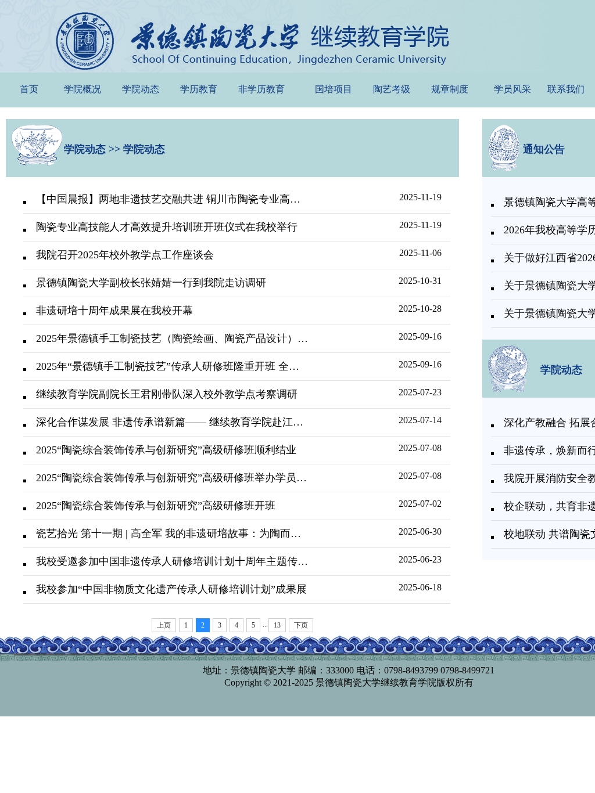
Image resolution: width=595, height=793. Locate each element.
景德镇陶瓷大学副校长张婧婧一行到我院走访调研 (151, 283)
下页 (301, 625)
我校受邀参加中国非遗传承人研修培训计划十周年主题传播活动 (172, 561)
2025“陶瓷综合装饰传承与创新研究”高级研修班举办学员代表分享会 (172, 478)
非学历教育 (261, 89)
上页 (164, 625)
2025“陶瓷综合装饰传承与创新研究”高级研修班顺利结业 (166, 450)
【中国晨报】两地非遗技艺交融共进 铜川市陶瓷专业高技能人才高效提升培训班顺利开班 (172, 199)
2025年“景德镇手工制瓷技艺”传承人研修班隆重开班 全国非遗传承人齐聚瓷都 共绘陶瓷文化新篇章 (172, 366)
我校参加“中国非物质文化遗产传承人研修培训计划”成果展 (171, 589)
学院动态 (140, 89)
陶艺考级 (391, 89)
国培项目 (333, 89)
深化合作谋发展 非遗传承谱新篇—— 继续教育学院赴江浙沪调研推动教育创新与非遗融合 (172, 422)
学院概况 (82, 89)
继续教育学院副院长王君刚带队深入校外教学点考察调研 (167, 394)
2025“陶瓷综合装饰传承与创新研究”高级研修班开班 (155, 505)
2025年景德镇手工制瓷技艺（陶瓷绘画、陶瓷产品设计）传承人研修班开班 (172, 338)
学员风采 (512, 89)
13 (277, 625)
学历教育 (198, 89)
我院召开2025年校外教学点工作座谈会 (125, 255)
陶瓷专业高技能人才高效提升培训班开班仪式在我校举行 (167, 227)
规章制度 (449, 89)
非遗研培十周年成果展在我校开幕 (114, 310)
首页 (29, 89)
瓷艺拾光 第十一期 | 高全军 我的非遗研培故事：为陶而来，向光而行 (172, 533)
